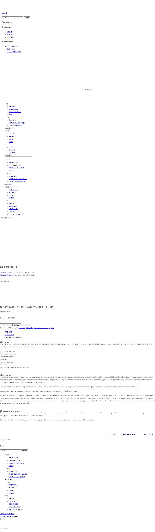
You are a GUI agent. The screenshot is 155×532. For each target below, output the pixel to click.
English (9, 32)
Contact (13, 206)
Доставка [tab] (9, 335)
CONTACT (112, 434)
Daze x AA (13, 176)
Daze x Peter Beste (17, 181)
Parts (11, 195)
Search (4, 13)
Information (15, 211)
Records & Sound (16, 168)
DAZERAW (8, 184)
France (9, 34)
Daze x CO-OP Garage (18, 179)
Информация (88, 420)
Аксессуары (45, 328)
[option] (111, 213)
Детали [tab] (8, 332)
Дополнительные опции (9, 516)
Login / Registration (7, 514)
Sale (11, 171)
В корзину (15, 325)
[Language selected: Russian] (78, 213)
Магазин (10, 272)
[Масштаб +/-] (1, 528)
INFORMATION (129, 434)
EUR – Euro (11, 49)
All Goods (13, 162)
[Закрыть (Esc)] (7, 528)
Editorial (13, 190)
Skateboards (15, 165)
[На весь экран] (3, 528)
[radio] (11, 318)
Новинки (37, 328)
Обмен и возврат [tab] (13, 338)
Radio (11, 198)
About (12, 203)
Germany (10, 37)
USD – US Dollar (12, 46)
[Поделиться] (5, 528)
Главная (3, 272)
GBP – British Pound (14, 52)
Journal (13, 192)
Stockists (13, 209)
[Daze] (10, 8)
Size (1, 318)
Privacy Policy (15, 509)
